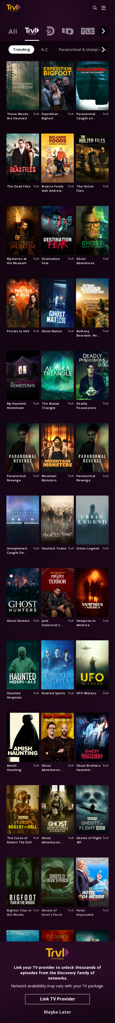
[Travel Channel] (13, 8)
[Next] (103, 31)
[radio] (13, 31)
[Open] (103, 8)
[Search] (92, 8)
